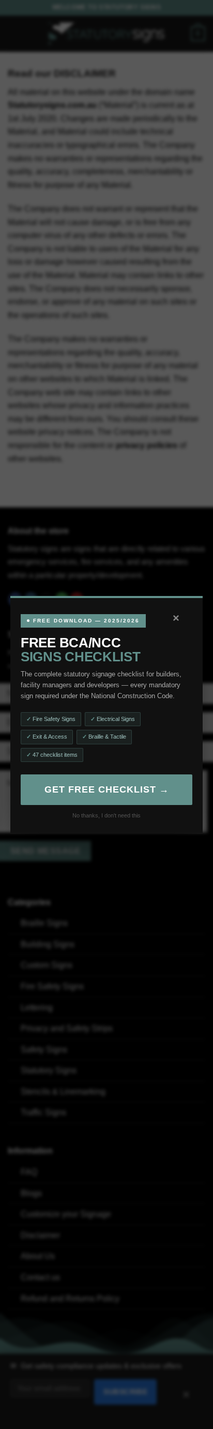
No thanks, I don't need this (106, 815)
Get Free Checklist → (106, 789)
